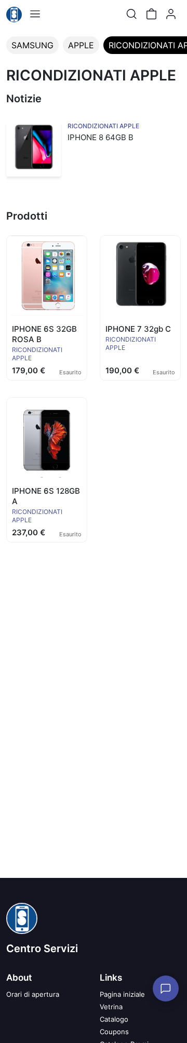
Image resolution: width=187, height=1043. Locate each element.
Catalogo (114, 1019)
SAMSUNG (32, 45)
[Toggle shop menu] (35, 14)
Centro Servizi (42, 948)
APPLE (81, 45)
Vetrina (111, 1007)
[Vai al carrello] (151, 14)
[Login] (171, 14)
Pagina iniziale (122, 994)
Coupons (114, 1031)
